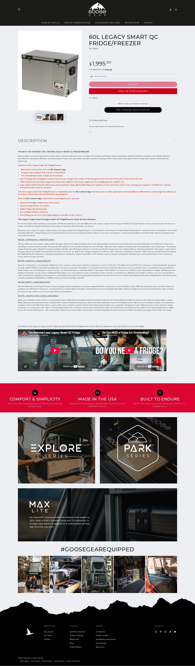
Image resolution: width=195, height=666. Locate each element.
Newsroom (74, 639)
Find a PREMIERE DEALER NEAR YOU (133, 110)
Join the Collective (77, 632)
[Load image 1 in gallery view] (39, 117)
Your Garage (101, 643)
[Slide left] (33, 117)
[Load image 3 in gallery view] (53, 117)
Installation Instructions (106, 639)
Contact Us (100, 632)
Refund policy (24, 661)
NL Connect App (58, 169)
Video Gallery (76, 647)
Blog (72, 643)
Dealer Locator (102, 635)
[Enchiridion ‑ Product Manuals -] (90, 132)
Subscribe (100, 647)
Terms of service (47, 661)
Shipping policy (59, 661)
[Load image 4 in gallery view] (60, 117)
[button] (19, 9)
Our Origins (49, 632)
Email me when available (133, 91)
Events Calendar (77, 635)
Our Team (48, 635)
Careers (47, 639)
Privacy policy (35, 661)
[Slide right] (66, 117)
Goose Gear (27, 658)
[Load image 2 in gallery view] (46, 117)
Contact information (73, 661)
